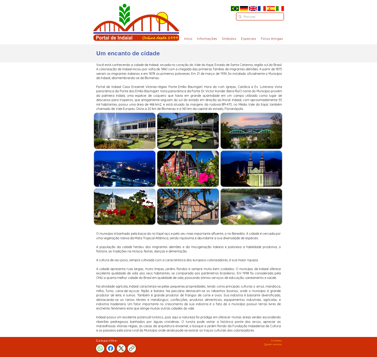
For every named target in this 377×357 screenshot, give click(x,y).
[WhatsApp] (100, 348)
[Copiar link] (132, 348)
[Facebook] (110, 348)
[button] (206, 39)
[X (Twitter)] (121, 348)
